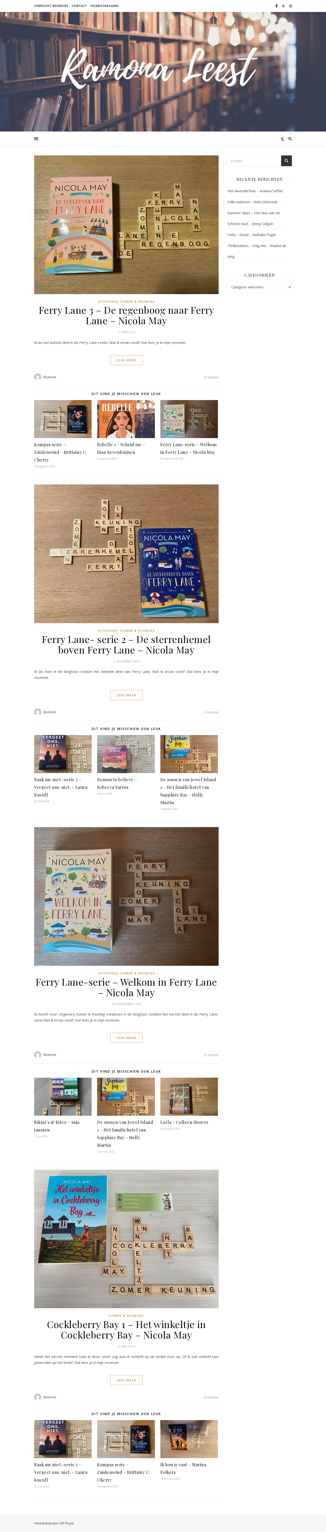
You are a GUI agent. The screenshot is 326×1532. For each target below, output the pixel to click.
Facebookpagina (104, 6)
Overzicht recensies (51, 6)
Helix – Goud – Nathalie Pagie (251, 234)
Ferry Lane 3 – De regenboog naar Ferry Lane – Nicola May (126, 315)
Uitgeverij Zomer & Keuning (126, 302)
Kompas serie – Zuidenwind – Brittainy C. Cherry (60, 452)
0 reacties (211, 377)
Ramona (49, 377)
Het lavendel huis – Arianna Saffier (255, 190)
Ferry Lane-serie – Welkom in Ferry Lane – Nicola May (126, 987)
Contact (79, 6)
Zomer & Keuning (126, 1316)
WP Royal (67, 1523)
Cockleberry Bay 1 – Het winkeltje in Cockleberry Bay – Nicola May (126, 1329)
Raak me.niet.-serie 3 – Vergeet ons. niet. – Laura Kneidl (60, 787)
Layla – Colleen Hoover (184, 1122)
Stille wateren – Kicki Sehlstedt (252, 201)
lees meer (126, 360)
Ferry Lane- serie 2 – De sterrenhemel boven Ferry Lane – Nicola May (126, 644)
